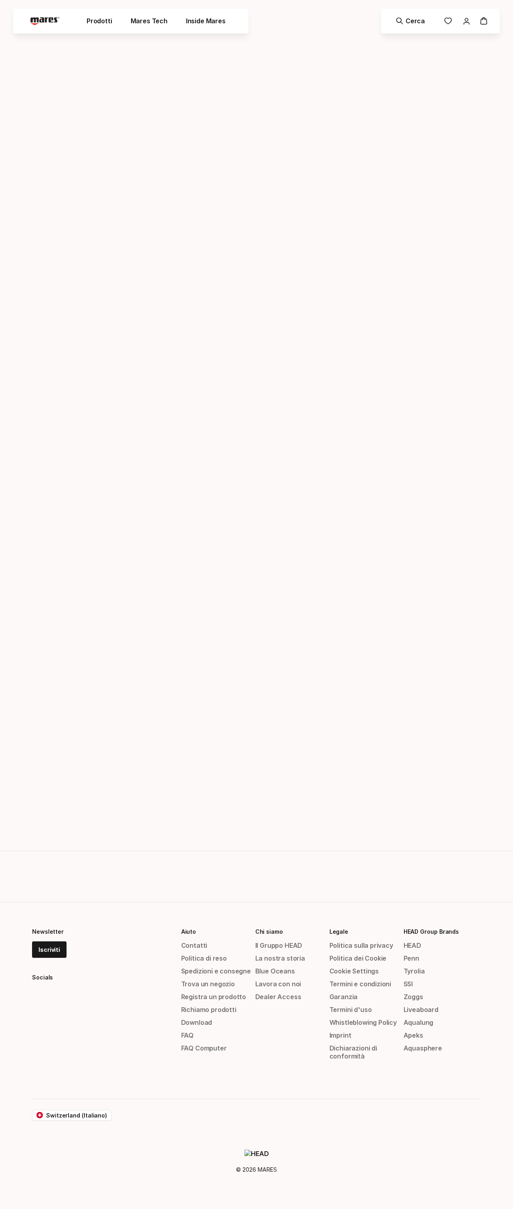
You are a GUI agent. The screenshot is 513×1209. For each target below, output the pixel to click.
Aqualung (419, 1022)
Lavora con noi (278, 984)
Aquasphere (423, 1048)
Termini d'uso (350, 1010)
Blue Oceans (275, 971)
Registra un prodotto (213, 997)
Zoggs (413, 997)
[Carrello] (484, 20)
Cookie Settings (354, 971)
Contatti (194, 945)
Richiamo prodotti (208, 1010)
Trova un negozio (208, 984)
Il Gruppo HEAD (279, 945)
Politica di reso (204, 958)
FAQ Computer (204, 1048)
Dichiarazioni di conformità (353, 1052)
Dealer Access (278, 997)
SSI (408, 984)
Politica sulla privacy (361, 945)
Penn (411, 958)
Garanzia (343, 997)
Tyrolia (414, 971)
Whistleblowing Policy (363, 1022)
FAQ (187, 1035)
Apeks (413, 1035)
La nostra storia (280, 958)
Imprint (340, 1035)
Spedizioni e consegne (216, 971)
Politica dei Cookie (358, 958)
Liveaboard (421, 1010)
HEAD (412, 945)
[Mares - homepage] (45, 21)
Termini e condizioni (360, 984)
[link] (448, 20)
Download (196, 1022)
